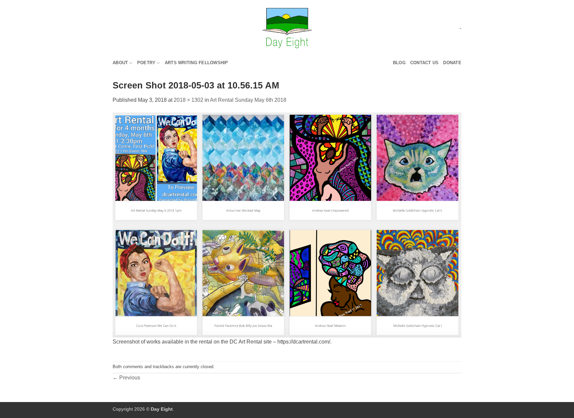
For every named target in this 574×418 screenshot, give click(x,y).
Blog (399, 62)
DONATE (452, 62)
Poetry (146, 62)
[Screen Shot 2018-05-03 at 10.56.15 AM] (287, 224)
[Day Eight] (287, 28)
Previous (126, 377)
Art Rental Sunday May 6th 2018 (248, 100)
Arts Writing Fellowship (196, 62)
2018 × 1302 (188, 100)
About (120, 62)
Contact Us (424, 62)
